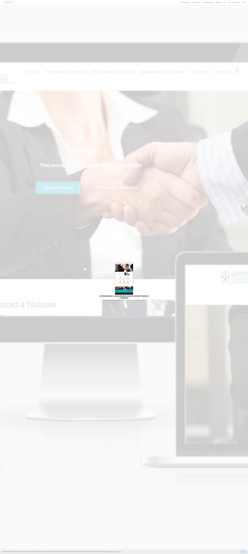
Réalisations (219, 2)
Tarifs (224, 2)
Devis (230, 2)
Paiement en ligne (237, 2)
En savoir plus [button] (118, 551)
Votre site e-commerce (185, 2)
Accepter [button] (243, 551)
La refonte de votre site (208, 2)
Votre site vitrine (196, 2)
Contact (244, 2)
